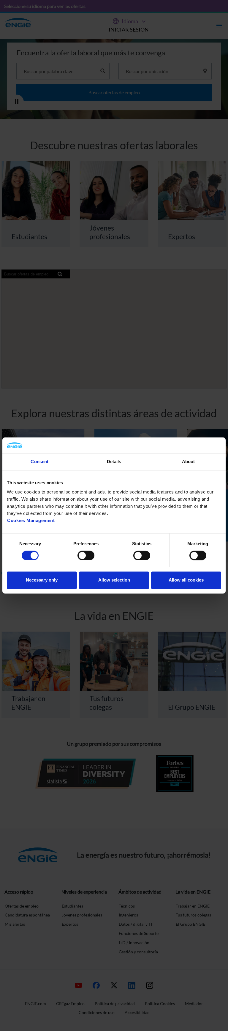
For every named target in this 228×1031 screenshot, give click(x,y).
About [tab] (188, 461)
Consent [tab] (39, 461)
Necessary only (42, 580)
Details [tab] (114, 461)
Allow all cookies (186, 580)
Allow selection (114, 580)
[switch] (85, 555)
